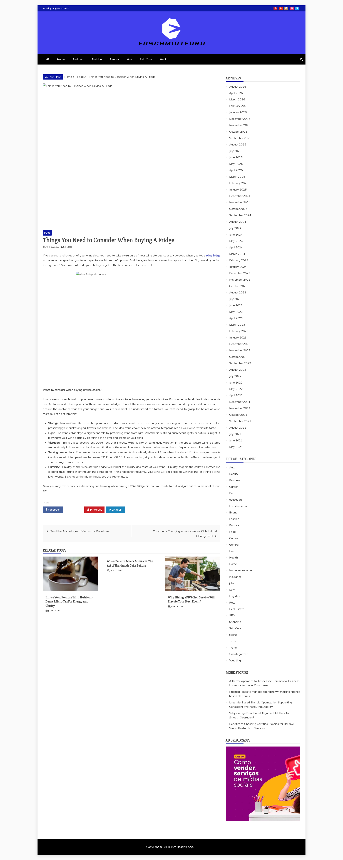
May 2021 (236, 447)
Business (78, 59)
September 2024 (240, 215)
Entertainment (238, 506)
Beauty (114, 59)
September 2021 (240, 421)
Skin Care (146, 59)
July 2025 (235, 151)
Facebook (53, 509)
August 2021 (237, 427)
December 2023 (239, 273)
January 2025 (238, 189)
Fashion (97, 59)
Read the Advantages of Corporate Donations (79, 531)
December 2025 (239, 118)
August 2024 (237, 221)
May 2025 (236, 163)
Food (47, 232)
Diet (232, 493)
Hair (129, 59)
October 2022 (238, 357)
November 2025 (239, 125)
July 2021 (235, 434)
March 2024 (237, 254)
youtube (281, 8)
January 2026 (238, 112)
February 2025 (238, 183)
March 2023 (237, 324)
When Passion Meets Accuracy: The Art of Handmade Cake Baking (130, 563)
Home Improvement (242, 570)
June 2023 (236, 305)
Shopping (235, 622)
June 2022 (236, 382)
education (235, 499)
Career (233, 486)
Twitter (75, 509)
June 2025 (236, 157)
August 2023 (237, 292)
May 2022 (236, 389)
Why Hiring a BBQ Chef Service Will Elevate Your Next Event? (191, 599)
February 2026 (238, 106)
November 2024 (239, 202)
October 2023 (238, 286)
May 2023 (236, 311)
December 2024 (239, 196)
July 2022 (235, 376)
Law (232, 589)
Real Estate (236, 609)
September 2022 (240, 363)
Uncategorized (238, 654)
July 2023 (235, 299)
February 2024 (238, 260)
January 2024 (238, 266)
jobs (231, 583)
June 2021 (236, 440)
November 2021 (239, 408)
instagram (292, 8)
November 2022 (239, 350)
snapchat (286, 8)
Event (233, 512)
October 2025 (238, 131)
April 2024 (236, 247)
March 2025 (237, 176)
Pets (232, 602)
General (234, 544)
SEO (232, 615)
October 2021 (238, 414)
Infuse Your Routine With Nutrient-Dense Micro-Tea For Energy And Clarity (69, 601)
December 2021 (239, 402)
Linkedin (116, 509)
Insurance (235, 577)
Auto (232, 467)
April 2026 (236, 93)
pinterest (275, 8)
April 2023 (236, 318)
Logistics (234, 596)
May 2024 (236, 241)
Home (61, 59)
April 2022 (236, 395)
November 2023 (239, 279)
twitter (297, 8)
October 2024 (238, 209)
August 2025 (237, 144)
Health (164, 59)
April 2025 (236, 170)
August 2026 (237, 86)
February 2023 (238, 331)
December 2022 (239, 344)
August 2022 (237, 369)
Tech (232, 641)
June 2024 (236, 234)
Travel (233, 647)
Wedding (235, 660)
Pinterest (95, 509)
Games (233, 538)
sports (233, 634)
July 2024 (235, 228)
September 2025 (240, 138)
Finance (234, 525)
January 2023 (238, 337)
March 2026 (237, 99)
